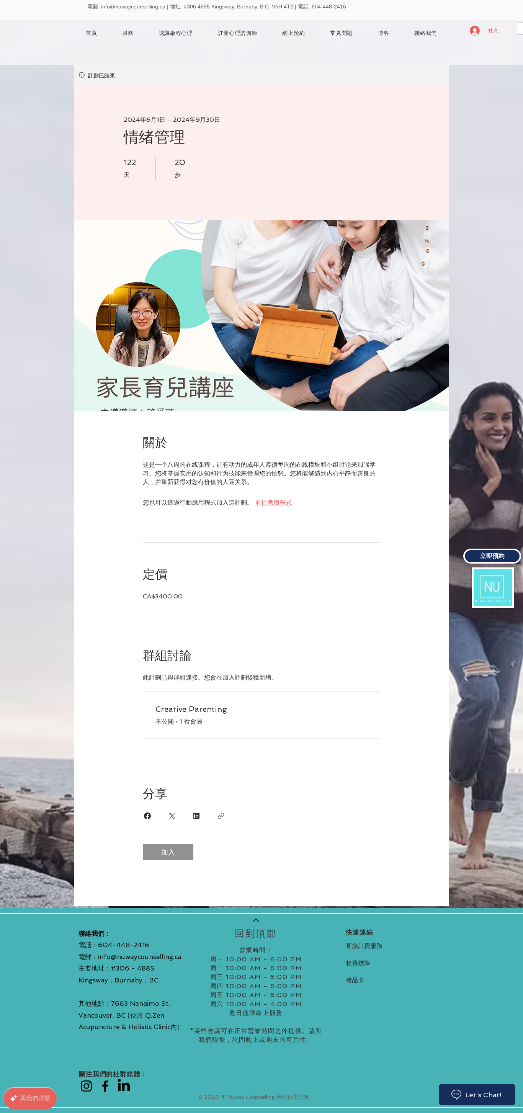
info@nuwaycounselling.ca (133, 6)
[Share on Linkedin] (196, 815)
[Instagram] (86, 1086)
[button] (237, 33)
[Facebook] (105, 1086)
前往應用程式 (273, 502)
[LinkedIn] (123, 1086)
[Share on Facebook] (147, 815)
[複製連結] (221, 815)
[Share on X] (172, 815)
